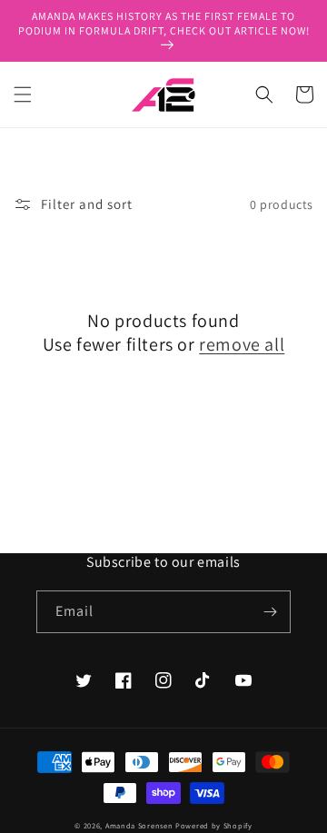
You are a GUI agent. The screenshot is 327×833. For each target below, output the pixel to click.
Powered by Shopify (214, 825)
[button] (23, 94)
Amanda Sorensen (139, 825)
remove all (241, 344)
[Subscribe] (270, 611)
